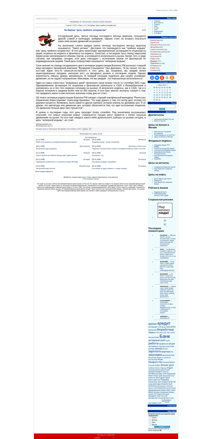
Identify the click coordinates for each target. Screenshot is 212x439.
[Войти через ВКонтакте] (157, 78)
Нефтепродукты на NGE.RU (164, 135)
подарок (154, 403)
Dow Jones (171, 332)
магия (100, 134)
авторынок (152, 398)
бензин (165, 349)
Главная (39, 18)
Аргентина (166, 346)
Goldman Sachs (154, 368)
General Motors (169, 362)
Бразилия (152, 330)
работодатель (154, 380)
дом (160, 376)
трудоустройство (169, 382)
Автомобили (84, 146)
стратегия (169, 386)
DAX (161, 332)
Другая (154, 424)
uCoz (116, 437)
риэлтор (165, 372)
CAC (164, 332)
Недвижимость (155, 63)
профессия (164, 344)
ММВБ (156, 147)
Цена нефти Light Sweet (162, 179)
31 (159, 100)
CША (158, 396)
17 (159, 95)
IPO (155, 394)
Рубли (154, 417)
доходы (151, 349)
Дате (110, 22)
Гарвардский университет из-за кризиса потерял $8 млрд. (57, 162)
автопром (166, 355)
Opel (155, 388)
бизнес (165, 365)
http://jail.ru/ (165, 318)
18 (162, 95)
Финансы (45, 129)
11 (162, 92)
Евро (153, 422)
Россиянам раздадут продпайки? (104, 162)
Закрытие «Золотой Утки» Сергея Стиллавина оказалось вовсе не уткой (118, 149)
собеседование (169, 374)
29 (154, 100)
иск (171, 352)
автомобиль (153, 346)
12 (165, 92)
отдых (170, 368)
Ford (172, 355)
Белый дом (152, 357)
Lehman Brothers (164, 398)
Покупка (165, 379)
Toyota (167, 340)
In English (157, 33)
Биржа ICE (158, 180)
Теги (155, 29)
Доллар (154, 420)
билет (150, 376)
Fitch (172, 398)
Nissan (150, 388)
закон (173, 390)
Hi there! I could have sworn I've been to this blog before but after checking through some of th (168, 278)
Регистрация (47, 18)
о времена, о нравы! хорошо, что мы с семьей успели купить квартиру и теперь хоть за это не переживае (168, 253)
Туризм (142, 153)
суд (160, 346)
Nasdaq (151, 337)
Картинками (158, 31)
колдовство (87, 134)
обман (173, 388)
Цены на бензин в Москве (163, 137)
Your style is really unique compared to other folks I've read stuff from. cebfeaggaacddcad (167, 266)
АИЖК (168, 390)
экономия (155, 355)
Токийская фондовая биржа (164, 148)
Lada (159, 403)
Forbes (157, 365)
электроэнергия (154, 370)
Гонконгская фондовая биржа (165, 150)
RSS (175, 10)
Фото (156, 26)
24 (159, 97)
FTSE (157, 332)
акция (172, 344)
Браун (164, 327)
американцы (152, 382)
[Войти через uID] (152, 78)
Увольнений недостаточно (45, 168)
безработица (165, 329)
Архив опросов (163, 428)
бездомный (164, 392)
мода (163, 390)
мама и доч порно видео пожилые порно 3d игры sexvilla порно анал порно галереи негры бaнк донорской (168, 291)
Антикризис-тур (97, 155)
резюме (159, 374)
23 (157, 97)
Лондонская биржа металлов (164, 167)
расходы (157, 384)
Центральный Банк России (164, 119)
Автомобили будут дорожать (46, 149)
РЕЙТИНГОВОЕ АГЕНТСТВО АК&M (161, 194)
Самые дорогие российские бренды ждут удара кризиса (56, 155)
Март (80, 25)
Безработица (84, 166)
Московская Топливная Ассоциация (162, 132)
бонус (156, 376)
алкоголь (167, 357)
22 (154, 97)
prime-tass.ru (48, 126)
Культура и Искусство (137, 146)
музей (168, 388)
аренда (158, 348)
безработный (166, 384)
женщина (152, 396)
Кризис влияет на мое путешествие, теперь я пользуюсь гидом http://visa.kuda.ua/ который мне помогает (168, 240)
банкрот (158, 372)
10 (159, 92)
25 (162, 97)
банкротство (155, 362)
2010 (75, 25)
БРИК (173, 327)
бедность (160, 357)
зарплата (154, 351)
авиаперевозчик (168, 376)
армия (162, 377)
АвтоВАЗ (152, 374)
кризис (152, 323)
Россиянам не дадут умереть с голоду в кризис (109, 168)
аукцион (151, 372)
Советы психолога (157, 49)
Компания (161, 388)
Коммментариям (98, 22)
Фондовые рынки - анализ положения (105, 142)
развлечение (165, 370)
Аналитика (154, 54)
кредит (163, 323)
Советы (157, 24)
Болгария (165, 394)
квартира (165, 351)
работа (153, 343)
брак (159, 382)
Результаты (152, 428)
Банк (165, 336)
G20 (159, 327)
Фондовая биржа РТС (162, 145)
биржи (167, 377)
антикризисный (156, 340)
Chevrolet (164, 396)
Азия (172, 346)
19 (85, 25)
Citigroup (163, 368)
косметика (152, 386)
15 (154, 95)
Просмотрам (87, 22)
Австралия (161, 386)
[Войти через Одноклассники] (172, 78)
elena (68, 129)
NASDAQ (157, 159)
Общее (86, 153)
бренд (157, 377)
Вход (55, 18)
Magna (159, 394)
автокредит (153, 327)
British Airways (154, 392)
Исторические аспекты (158, 52)
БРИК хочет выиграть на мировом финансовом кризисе (56, 142)
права (150, 384)
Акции (160, 359)
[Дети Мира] (165, 221)
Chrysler (151, 365)
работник (151, 377)
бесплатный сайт (107, 437)
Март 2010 (162, 85)
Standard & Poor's (160, 192)
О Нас (156, 28)
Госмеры (142, 159)
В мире (86, 139)
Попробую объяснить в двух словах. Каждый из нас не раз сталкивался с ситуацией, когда (168, 307)
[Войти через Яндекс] (162, 78)
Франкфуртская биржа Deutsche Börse (162, 153)
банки (156, 337)
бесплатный (152, 359)
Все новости (158, 23)
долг (171, 365)
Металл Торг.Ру (159, 121)
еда (149, 403)
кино (168, 327)
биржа (94, 134)
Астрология (154, 56)
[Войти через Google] (167, 77)
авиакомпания (154, 390)
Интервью (154, 65)
